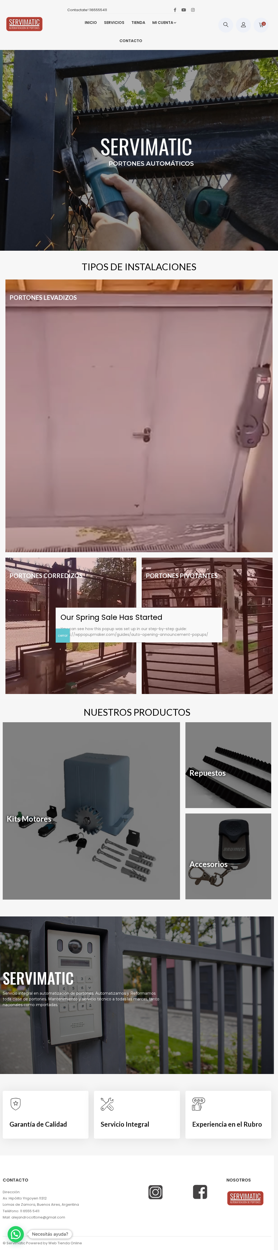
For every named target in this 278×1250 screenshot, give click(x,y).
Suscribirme (234, 1230)
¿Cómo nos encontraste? (227, 1176)
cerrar (201, 1240)
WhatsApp (210, 1150)
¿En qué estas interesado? (228, 1202)
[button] (16, 1234)
